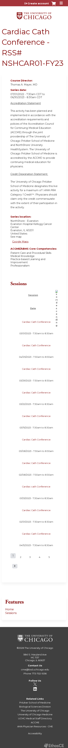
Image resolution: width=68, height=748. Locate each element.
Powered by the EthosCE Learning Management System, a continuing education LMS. (53, 745)
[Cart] (53, 5)
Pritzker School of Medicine (35, 702)
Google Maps (20, 241)
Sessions (11, 613)
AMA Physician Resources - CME (35, 726)
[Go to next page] (14, 566)
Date (33, 308)
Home (9, 609)
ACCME (35, 722)
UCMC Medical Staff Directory (35, 718)
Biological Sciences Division (35, 706)
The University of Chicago (39, 648)
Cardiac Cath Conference (36, 322)
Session (33, 295)
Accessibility (35, 733)
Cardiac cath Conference (36, 486)
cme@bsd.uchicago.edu (35, 669)
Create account (38, 3)
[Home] (34, 14)
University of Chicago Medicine (35, 714)
